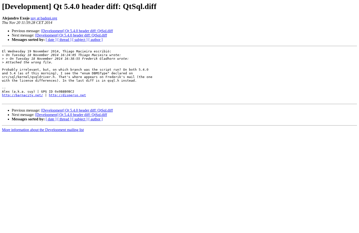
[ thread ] (64, 40)
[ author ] (95, 40)
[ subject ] (79, 40)
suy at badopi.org (44, 18)
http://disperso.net (67, 95)
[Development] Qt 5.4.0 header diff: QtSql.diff (77, 31)
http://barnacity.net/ (22, 95)
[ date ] (51, 40)
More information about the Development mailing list (43, 130)
